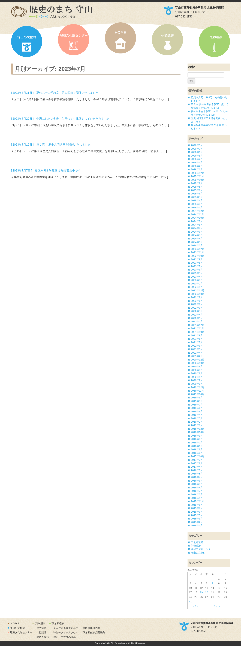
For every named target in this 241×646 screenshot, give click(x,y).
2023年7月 (197, 266)
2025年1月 (197, 207)
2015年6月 (197, 511)
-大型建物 (41, 632)
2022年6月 (197, 307)
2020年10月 (197, 363)
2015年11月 (197, 501)
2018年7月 (197, 442)
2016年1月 (197, 498)
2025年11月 (197, 176)
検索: (191, 66)
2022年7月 (197, 304)
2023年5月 (197, 273)
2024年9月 (197, 221)
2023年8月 (197, 262)
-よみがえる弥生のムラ (65, 627)
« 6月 (196, 606)
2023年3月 (197, 280)
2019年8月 (197, 401)
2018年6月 (197, 446)
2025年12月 (197, 173)
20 (206, 592)
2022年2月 (197, 321)
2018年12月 (197, 428)
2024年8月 (197, 224)
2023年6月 (197, 269)
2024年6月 (197, 231)
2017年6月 (197, 463)
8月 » (217, 606)
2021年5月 (197, 349)
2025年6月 (197, 193)
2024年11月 (197, 214)
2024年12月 (197, 210)
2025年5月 (197, 197)
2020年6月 (197, 373)
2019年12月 (197, 387)
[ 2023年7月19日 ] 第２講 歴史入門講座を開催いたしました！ (52, 144)
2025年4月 (197, 200)
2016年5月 (197, 484)
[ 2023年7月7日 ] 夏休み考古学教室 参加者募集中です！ (47, 170)
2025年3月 (197, 204)
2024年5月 (197, 235)
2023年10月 (197, 255)
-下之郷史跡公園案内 (93, 632)
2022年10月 (197, 294)
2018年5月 (197, 449)
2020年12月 (197, 359)
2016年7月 (197, 477)
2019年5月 (197, 411)
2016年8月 (197, 473)
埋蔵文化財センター (73, 39)
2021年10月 (197, 331)
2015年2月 (197, 522)
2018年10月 (197, 432)
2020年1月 (197, 383)
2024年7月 (197, 228)
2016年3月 (197, 490)
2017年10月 (197, 456)
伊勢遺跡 (167, 39)
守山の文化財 (26, 41)
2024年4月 (197, 238)
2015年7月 (197, 508)
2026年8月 (197, 145)
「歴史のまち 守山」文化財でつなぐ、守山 (51, 11)
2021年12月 (197, 325)
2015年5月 (197, 515)
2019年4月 (197, 414)
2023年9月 (197, 259)
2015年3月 (197, 518)
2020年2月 (197, 380)
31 (190, 601)
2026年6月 (197, 152)
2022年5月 (197, 311)
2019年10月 (197, 394)
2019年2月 (197, 421)
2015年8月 (197, 504)
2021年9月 (197, 335)
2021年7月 (197, 342)
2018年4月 (197, 453)
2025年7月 (197, 190)
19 (201, 592)
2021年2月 (197, 356)
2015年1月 (197, 525)
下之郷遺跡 (214, 41)
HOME (120, 37)
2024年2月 (197, 245)
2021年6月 (197, 345)
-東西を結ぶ (42, 637)
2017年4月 (197, 466)
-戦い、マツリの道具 (64, 637)
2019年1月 (197, 425)
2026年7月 (197, 148)
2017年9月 (197, 459)
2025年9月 (197, 183)
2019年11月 (197, 390)
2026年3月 (197, 162)
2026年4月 (197, 159)
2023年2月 (197, 283)
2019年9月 (197, 397)
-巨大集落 (41, 627)
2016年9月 (197, 470)
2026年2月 (197, 166)
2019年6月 (197, 408)
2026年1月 (197, 169)
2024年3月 (197, 242)
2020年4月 (197, 376)
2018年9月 (197, 435)
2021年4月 (197, 352)
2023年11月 (197, 252)
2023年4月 (197, 276)
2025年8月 (197, 186)
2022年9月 (197, 297)
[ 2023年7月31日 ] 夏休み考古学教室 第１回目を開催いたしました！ (56, 92)
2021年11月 (197, 328)
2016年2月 (197, 494)
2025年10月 (197, 179)
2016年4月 (197, 487)
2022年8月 (197, 300)
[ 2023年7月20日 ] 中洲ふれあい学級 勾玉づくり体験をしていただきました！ (62, 118)
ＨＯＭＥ (15, 623)
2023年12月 (197, 249)
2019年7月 (197, 404)
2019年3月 (197, 418)
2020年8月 (197, 370)
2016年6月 (197, 480)
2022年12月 (197, 290)
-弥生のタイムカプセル (65, 632)
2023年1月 (197, 287)
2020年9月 (197, 366)
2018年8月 (197, 439)
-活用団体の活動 (91, 627)
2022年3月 (197, 318)
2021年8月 (197, 338)
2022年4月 (197, 314)
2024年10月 (197, 217)
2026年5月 (197, 155)
